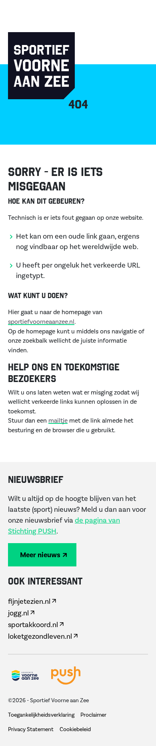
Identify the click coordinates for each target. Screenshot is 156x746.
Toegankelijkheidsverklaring (41, 715)
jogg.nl (18, 613)
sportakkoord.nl (33, 625)
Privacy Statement (31, 729)
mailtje (58, 421)
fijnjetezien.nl (29, 601)
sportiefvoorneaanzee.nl (41, 322)
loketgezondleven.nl (40, 636)
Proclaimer (93, 715)
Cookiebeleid (75, 729)
